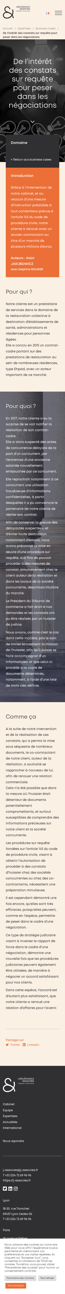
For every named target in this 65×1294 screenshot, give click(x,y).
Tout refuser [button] (47, 1278)
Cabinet (8, 1104)
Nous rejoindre (13, 1141)
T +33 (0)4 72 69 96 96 (17, 1175)
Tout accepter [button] (16, 1286)
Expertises (24, 29)
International (12, 1128)
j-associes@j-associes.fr (20, 1170)
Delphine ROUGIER (30, 269)
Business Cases (45, 29)
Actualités (10, 1122)
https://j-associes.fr (17, 1180)
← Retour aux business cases (31, 159)
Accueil (8, 29)
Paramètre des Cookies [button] (20, 1278)
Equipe (8, 1110)
